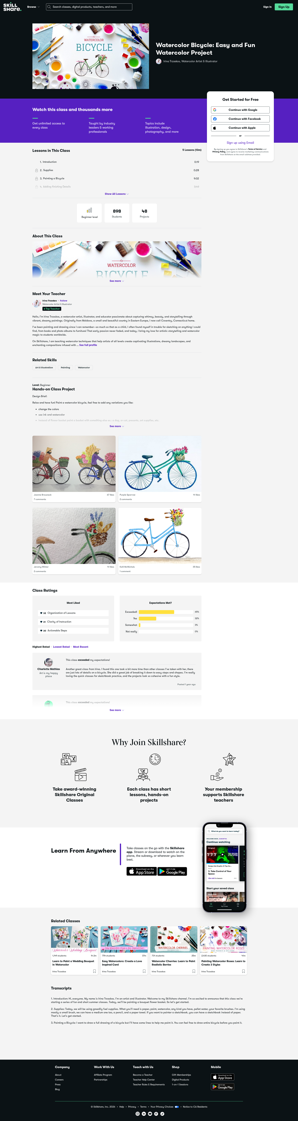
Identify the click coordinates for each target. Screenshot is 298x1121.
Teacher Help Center (144, 1079)
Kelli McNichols (127, 566)
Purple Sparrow (127, 494)
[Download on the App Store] (141, 871)
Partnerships (100, 1079)
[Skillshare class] (74, 939)
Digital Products (180, 1079)
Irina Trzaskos (54, 300)
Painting (65, 367)
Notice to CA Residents (195, 1106)
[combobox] (89, 6)
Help (121, 1106)
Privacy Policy (218, 152)
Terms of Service (255, 149)
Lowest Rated (61, 646)
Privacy (132, 1106)
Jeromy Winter (41, 566)
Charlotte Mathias (48, 669)
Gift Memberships (181, 1075)
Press (58, 1084)
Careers (59, 1079)
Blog (57, 1089)
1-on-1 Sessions (180, 1084)
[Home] (12, 7)
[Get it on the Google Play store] (173, 871)
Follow (63, 300)
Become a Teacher (142, 1075)
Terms (143, 1106)
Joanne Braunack (43, 494)
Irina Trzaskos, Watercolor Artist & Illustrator (190, 61)
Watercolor (84, 367)
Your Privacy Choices (162, 1106)
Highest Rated (41, 646)
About (58, 1075)
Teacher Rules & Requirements (149, 1084)
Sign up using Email (240, 142)
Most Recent (80, 646)
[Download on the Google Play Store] (227, 1087)
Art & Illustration (44, 367)
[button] (38, 6)
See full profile (88, 345)
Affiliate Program (103, 1075)
